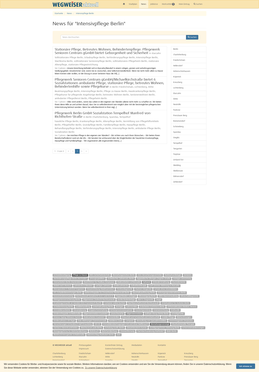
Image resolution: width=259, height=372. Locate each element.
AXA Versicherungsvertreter (150, 275)
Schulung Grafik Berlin (114, 328)
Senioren (187, 275)
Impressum (84, 349)
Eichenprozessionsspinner (121, 310)
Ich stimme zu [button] (245, 366)
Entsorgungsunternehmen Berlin (172, 293)
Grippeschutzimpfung (98, 310)
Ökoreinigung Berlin (147, 296)
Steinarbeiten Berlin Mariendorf (67, 282)
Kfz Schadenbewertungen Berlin (68, 293)
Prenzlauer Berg (180, 115)
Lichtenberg (178, 88)
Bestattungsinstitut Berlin (124, 275)
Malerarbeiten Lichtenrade (128, 282)
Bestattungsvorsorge (160, 324)
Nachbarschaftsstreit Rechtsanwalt (143, 303)
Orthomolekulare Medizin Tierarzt (181, 307)
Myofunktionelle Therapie (183, 324)
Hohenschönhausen (181, 71)
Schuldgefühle (177, 314)
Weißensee (178, 171)
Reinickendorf (179, 121)
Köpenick (177, 77)
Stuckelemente (178, 282)
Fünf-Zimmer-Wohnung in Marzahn (164, 286)
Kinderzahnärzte (121, 286)
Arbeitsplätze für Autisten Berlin (175, 303)
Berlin (175, 49)
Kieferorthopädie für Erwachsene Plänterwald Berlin (107, 293)
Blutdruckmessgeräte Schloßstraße (69, 335)
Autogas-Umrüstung (182, 279)
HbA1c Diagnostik (145, 300)
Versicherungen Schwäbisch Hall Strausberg (73, 324)
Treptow (176, 154)
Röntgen (119, 307)
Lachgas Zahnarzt (103, 286)
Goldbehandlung (83, 307)
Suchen (198, 4)
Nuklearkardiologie (173, 275)
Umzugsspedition (97, 279)
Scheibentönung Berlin (63, 307)
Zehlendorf (177, 182)
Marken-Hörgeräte (143, 289)
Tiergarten (177, 149)
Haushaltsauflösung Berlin (143, 293)
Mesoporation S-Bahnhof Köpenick (69, 289)
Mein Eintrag (184, 4)
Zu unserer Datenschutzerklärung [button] (101, 368)
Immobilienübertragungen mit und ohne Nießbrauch (125, 324)
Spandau (177, 132)
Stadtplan (133, 4)
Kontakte (162, 345)
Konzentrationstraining (63, 296)
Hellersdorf (178, 66)
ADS (118, 335)
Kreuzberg (177, 82)
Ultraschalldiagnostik (189, 296)
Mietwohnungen (184, 317)
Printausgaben (85, 345)
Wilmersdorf (178, 176)
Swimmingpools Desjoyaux (181, 321)
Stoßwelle (175, 310)
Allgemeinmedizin (134, 314)
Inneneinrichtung (160, 310)
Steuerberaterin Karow (137, 328)
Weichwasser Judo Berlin (91, 328)
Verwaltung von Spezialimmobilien (151, 321)
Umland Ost (178, 160)
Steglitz (176, 138)
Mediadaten (137, 345)
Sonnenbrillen (113, 317)
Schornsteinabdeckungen (193, 328)
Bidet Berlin (171, 331)
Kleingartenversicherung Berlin (67, 300)
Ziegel (158, 300)
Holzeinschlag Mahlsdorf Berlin (100, 335)
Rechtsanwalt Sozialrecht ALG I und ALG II (94, 296)
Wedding (177, 165)
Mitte (175, 99)
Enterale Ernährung (161, 282)
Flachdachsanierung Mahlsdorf (150, 331)
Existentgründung (143, 310)
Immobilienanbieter (62, 310)
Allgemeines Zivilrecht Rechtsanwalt (99, 300)
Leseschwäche (117, 314)
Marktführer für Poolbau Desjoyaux (99, 282)
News (143, 4)
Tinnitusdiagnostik (124, 289)
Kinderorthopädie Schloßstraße (67, 314)
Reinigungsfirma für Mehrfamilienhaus (70, 331)
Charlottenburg (179, 55)
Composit (129, 321)
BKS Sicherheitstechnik (100, 275)
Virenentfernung (127, 331)
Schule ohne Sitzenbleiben (165, 289)
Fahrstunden (131, 307)
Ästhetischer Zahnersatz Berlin (121, 279)
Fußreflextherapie (138, 286)
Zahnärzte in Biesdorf (83, 286)
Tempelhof (177, 143)
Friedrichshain (179, 60)
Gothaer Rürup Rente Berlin (157, 314)
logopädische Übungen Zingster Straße (153, 279)
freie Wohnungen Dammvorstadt (92, 321)
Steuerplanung (79, 310)
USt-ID (97, 324)
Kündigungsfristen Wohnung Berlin (164, 328)
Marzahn (177, 93)
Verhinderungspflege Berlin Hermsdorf (70, 279)
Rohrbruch (94, 331)
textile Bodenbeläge (126, 300)
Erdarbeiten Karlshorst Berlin (152, 307)
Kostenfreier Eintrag (113, 345)
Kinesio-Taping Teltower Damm (67, 317)
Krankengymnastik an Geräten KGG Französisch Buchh (77, 303)
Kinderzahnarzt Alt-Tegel (64, 321)
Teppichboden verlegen (126, 296)
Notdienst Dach (115, 321)
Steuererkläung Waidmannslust (100, 289)
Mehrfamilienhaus (109, 331)
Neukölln (177, 104)
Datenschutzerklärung (114, 349)
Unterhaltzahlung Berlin (103, 307)
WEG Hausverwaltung (168, 296)
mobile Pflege (168, 317)
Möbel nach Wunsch (62, 286)
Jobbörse (154, 4)
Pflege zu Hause (80, 275)
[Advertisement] (244, 51)
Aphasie (146, 282)
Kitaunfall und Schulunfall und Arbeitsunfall (140, 317)
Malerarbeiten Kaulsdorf (94, 317)
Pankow (176, 110)
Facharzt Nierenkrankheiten (66, 328)
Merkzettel (168, 4)
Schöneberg (178, 127)
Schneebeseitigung (62, 275)
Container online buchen (114, 303)
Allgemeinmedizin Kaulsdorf (96, 314)
